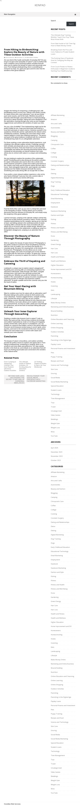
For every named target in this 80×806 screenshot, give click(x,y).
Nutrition (54, 315)
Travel (53, 407)
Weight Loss (55, 428)
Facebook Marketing (58, 211)
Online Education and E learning (62, 319)
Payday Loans (56, 344)
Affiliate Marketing (57, 115)
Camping (54, 140)
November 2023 (57, 456)
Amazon (54, 119)
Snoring (54, 373)
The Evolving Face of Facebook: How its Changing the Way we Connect (62, 60)
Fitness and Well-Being (59, 232)
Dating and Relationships (60, 165)
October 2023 (56, 460)
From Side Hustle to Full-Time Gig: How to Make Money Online (63, 44)
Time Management (58, 398)
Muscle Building (56, 311)
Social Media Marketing (59, 382)
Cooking (54, 157)
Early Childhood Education (60, 190)
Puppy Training (56, 357)
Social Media (55, 378)
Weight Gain (55, 423)
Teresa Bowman (10, 57)
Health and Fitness (57, 257)
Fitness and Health (57, 228)
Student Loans (56, 390)
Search (53, 21)
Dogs (53, 186)
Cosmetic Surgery (57, 161)
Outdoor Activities (33, 57)
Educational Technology (59, 194)
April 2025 (54, 448)
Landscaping (55, 294)
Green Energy (56, 244)
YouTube (54, 436)
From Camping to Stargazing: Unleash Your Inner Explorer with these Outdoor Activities (10, 366)
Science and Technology (59, 365)
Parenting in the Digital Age (61, 340)
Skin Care (54, 369)
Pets (52, 353)
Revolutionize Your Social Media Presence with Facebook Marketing (36, 378)
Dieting (53, 173)
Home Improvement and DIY (61, 269)
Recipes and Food (57, 361)
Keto (52, 290)
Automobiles (55, 128)
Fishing (53, 219)
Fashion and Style (57, 215)
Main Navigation (9, 14)
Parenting (54, 336)
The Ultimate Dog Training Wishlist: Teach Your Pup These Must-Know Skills (62, 37)
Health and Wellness (58, 261)
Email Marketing (57, 198)
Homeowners (56, 273)
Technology (55, 394)
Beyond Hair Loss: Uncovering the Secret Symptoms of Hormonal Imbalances (15, 379)
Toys (52, 403)
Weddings (54, 419)
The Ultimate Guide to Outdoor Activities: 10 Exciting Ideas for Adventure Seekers (25, 366)
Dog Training (56, 182)
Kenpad (40, 5)
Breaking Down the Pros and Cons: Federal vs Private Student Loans (62, 52)
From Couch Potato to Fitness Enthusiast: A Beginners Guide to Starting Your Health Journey (63, 69)
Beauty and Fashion (58, 132)
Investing (54, 286)
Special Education (57, 386)
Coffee (53, 149)
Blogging (54, 136)
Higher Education (57, 265)
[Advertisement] (25, 33)
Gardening (55, 240)
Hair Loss (54, 253)
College (53, 153)
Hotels (53, 282)
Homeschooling (56, 278)
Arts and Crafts (56, 124)
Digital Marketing (57, 178)
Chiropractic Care (57, 144)
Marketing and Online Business (62, 307)
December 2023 (56, 452)
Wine (53, 432)
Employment (55, 203)
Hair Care (54, 248)
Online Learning (57, 323)
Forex (53, 236)
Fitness (53, 223)
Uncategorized (56, 411)
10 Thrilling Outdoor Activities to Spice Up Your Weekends (40, 364)
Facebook (54, 207)
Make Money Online (58, 303)
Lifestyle (54, 298)
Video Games (55, 415)
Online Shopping (57, 328)
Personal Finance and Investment (63, 348)
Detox (53, 169)
